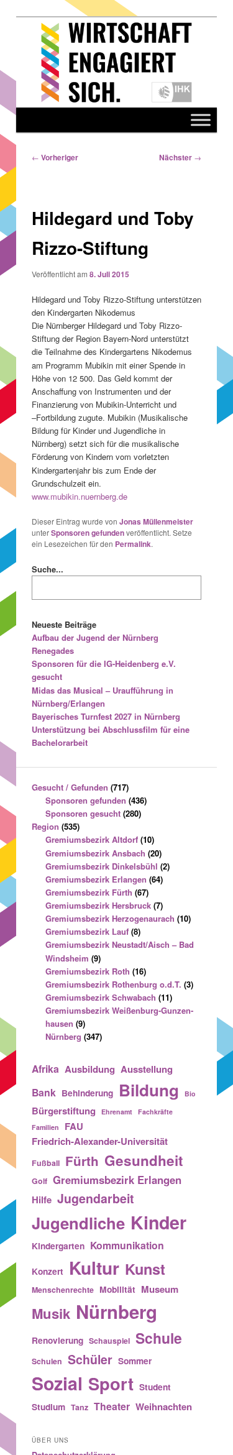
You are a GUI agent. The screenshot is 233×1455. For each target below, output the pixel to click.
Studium (48, 1406)
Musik (51, 1313)
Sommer (135, 1360)
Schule (158, 1338)
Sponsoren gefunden (87, 532)
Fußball (46, 1162)
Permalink (133, 543)
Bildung (149, 1089)
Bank (44, 1092)
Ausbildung (90, 1069)
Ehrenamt (116, 1111)
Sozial (57, 1383)
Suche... (47, 569)
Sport (111, 1383)
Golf (39, 1180)
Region (45, 826)
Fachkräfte (155, 1111)
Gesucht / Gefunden (70, 787)
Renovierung (57, 1340)
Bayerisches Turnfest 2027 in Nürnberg (106, 716)
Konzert (47, 1271)
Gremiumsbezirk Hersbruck (98, 905)
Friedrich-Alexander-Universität (100, 1141)
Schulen (47, 1361)
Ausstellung (147, 1069)
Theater (112, 1406)
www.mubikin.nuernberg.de (79, 496)
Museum (159, 1289)
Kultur (94, 1267)
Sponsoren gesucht (83, 813)
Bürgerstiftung (64, 1111)
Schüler (90, 1359)
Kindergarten (58, 1245)
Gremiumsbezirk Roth (87, 971)
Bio (190, 1093)
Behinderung (87, 1092)
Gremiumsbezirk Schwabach (100, 997)
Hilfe (42, 1199)
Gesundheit (143, 1160)
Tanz (79, 1407)
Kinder (158, 1222)
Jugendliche (78, 1222)
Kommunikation (127, 1245)
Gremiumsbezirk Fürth (88, 892)
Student (155, 1386)
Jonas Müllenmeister (156, 521)
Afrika (45, 1069)
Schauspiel (109, 1340)
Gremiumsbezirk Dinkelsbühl (101, 866)
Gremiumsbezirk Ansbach (95, 853)
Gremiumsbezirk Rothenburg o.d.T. (113, 984)
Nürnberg (63, 1036)
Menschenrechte (63, 1289)
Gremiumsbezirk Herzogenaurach (110, 918)
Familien (45, 1127)
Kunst (145, 1268)
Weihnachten (163, 1406)
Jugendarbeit (95, 1198)
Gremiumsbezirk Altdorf (91, 839)
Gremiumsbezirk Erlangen (96, 879)
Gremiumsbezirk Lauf (87, 931)
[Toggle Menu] (201, 120)
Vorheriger (55, 157)
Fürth (82, 1161)
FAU (74, 1126)
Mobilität (117, 1289)
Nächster (180, 157)
